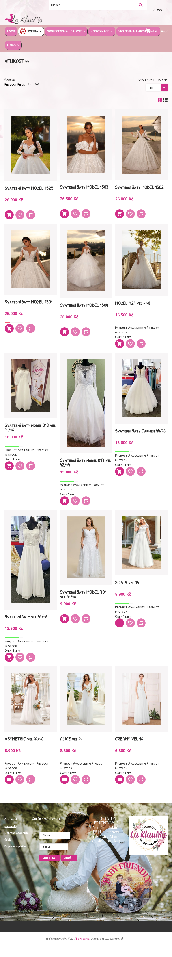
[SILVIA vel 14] (141, 542)
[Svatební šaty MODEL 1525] (30, 145)
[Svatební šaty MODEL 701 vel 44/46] (86, 547)
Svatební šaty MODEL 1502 (139, 187)
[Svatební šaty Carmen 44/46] (141, 388)
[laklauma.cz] (23, 18)
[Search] (141, 5)
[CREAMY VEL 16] (141, 699)
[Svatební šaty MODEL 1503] (86, 144)
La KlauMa (82, 939)
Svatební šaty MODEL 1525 (29, 187)
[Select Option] (119, 622)
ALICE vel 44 (71, 738)
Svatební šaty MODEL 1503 (84, 186)
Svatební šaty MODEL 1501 (29, 301)
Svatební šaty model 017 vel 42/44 (85, 462)
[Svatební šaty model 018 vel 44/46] (30, 385)
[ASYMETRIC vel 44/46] (30, 699)
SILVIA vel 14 (127, 582)
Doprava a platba (15, 846)
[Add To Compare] (30, 214)
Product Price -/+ (17, 84)
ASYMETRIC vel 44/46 (24, 738)
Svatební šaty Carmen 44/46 (140, 430)
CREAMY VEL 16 (129, 738)
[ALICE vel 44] (86, 699)
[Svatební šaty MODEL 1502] (141, 144)
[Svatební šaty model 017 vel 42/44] (86, 403)
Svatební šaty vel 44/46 (26, 616)
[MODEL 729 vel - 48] (141, 260)
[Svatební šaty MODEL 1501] (30, 259)
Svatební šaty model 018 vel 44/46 (30, 427)
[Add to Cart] (9, 214)
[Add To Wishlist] (19, 214)
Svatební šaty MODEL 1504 (84, 305)
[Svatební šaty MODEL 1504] (86, 261)
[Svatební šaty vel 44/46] (30, 560)
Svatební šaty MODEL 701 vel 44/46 (83, 594)
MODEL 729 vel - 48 (132, 302)
